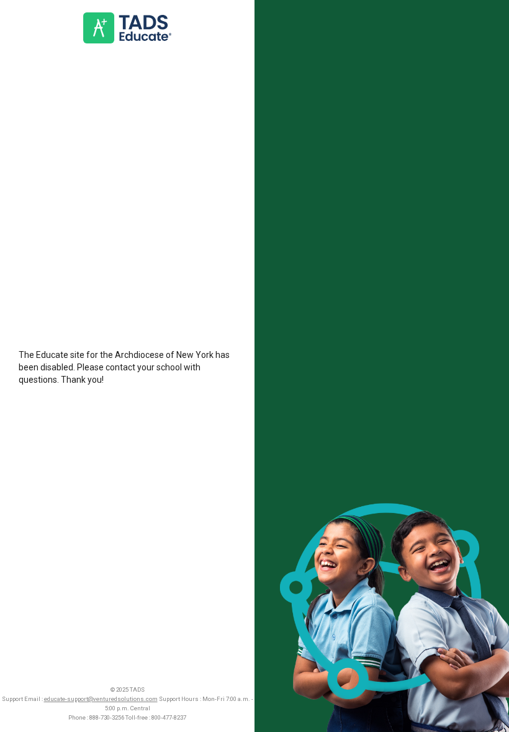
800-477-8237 (168, 717)
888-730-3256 (106, 717)
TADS (137, 689)
